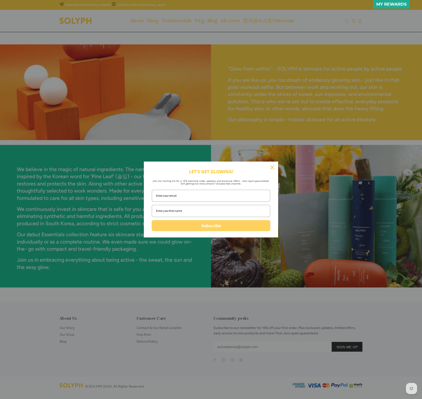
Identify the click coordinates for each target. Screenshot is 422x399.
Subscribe (211, 225)
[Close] (272, 167)
